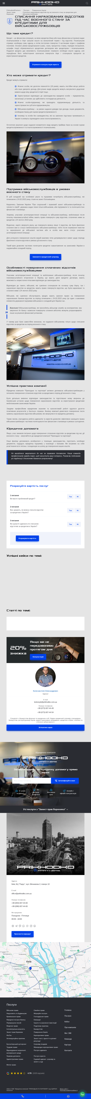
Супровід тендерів (40, 1044)
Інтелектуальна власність (16, 1029)
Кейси (66, 1022)
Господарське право (41, 1016)
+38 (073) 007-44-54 (46, 712)
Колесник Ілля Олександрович (45, 691)
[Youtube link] (13, 926)
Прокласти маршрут (22, 934)
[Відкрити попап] (82, 1094)
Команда (68, 1039)
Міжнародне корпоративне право (46, 1047)
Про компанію (70, 1027)
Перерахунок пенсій (14, 1023)
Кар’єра (67, 1045)
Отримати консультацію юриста (45, 64)
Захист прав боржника (11, 13)
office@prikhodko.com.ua (22, 894)
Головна (67, 1010)
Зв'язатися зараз (45, 727)
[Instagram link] (31, 926)
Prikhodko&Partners (14, 10)
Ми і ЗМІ (67, 1033)
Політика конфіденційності (69, 1090)
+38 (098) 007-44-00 (20, 906)
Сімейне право (39, 1010)
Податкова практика (41, 1026)
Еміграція (37, 1020)
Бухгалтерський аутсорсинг (16, 1044)
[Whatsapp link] (23, 926)
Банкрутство (38, 1029)
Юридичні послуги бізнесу (16, 1020)
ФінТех (9, 1035)
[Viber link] (20, 926)
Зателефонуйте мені (66, 781)
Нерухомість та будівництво (17, 1013)
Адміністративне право (15, 1059)
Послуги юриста (39, 1056)
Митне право (11, 1065)
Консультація (38, 657)
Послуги (26, 10)
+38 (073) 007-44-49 (46, 708)
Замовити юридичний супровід (46, 257)
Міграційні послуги (40, 1013)
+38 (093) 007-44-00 (20, 903)
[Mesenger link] (27, 926)
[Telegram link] (16, 926)
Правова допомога (13, 1056)
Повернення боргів (39, 10)
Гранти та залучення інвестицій (45, 1023)
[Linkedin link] (34, 926)
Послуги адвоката (40, 1050)
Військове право (12, 1010)
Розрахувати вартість (27, 538)
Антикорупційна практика (16, 1038)
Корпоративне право (41, 1035)
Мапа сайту (63, 1089)
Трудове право (12, 1047)
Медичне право (12, 1026)
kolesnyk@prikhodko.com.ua (45, 702)
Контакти (68, 1050)
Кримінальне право (14, 1016)
